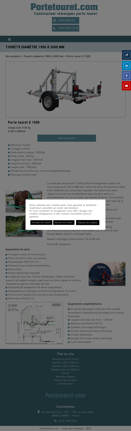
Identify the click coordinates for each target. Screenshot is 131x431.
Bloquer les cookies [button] (64, 222)
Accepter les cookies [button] (41, 222)
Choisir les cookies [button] (87, 222)
